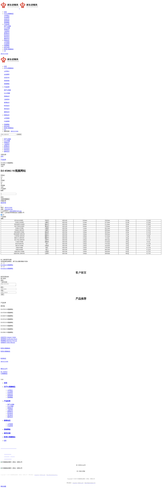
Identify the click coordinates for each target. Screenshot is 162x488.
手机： (3, 290)
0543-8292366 (9, 209)
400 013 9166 (4, 53)
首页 (5, 12)
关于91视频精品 (9, 13)
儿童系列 (6, 31)
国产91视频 (7, 26)
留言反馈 (6, 47)
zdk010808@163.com (16, 211)
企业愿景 (6, 17)
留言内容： (4, 282)
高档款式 (6, 29)
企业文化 (6, 19)
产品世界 (6, 24)
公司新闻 (6, 42)
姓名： (3, 287)
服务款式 (6, 38)
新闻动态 (6, 40)
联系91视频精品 (9, 49)
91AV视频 (7, 28)
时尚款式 (6, 35)
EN (5, 51)
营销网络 (6, 22)
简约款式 (6, 36)
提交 (2, 294)
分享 (3, 214)
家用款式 (6, 33)
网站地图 (3, 486)
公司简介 (6, 15)
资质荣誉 (6, 20)
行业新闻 (6, 44)
